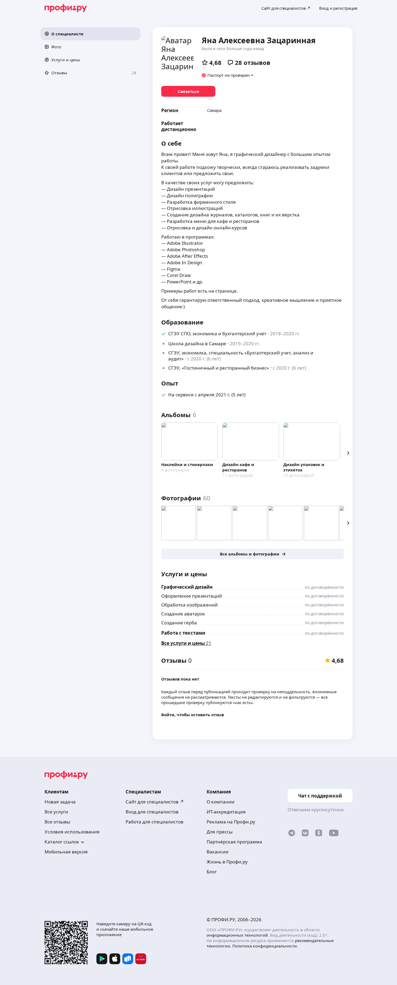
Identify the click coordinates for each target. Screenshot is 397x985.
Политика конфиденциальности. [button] (265, 946)
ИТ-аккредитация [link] (226, 812)
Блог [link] (212, 872)
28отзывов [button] (252, 62)
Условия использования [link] (72, 832)
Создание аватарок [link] (183, 614)
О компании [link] (220, 802)
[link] (188, 91)
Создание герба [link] (179, 622)
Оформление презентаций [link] (191, 596)
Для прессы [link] (220, 832)
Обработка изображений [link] (189, 605)
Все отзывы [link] (57, 822)
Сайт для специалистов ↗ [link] (155, 802)
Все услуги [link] (56, 812)
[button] (90, 33)
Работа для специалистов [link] (154, 822)
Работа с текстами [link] (183, 633)
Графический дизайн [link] (187, 587)
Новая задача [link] (60, 802)
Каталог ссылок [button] (62, 842)
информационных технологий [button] (237, 935)
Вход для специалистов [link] (152, 812)
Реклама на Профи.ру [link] (231, 822)
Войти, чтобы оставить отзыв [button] (192, 714)
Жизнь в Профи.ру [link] (227, 862)
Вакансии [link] (217, 852)
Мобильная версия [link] (66, 852)
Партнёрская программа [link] (234, 842)
